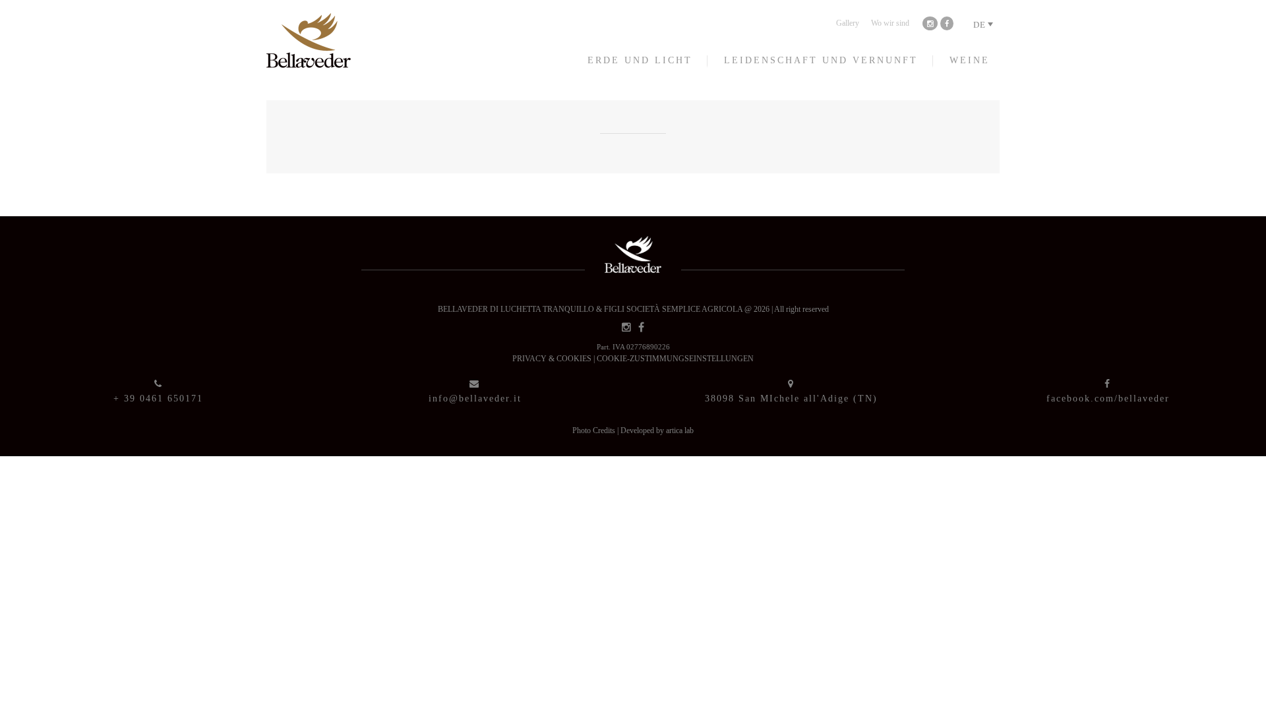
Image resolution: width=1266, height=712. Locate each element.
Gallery (847, 23)
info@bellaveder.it (475, 398)
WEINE (970, 60)
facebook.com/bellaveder (1108, 398)
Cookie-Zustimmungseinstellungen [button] (675, 358)
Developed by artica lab (657, 430)
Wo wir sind (890, 23)
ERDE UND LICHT (640, 60)
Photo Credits (594, 430)
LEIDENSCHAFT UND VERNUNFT (821, 60)
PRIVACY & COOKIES (552, 358)
